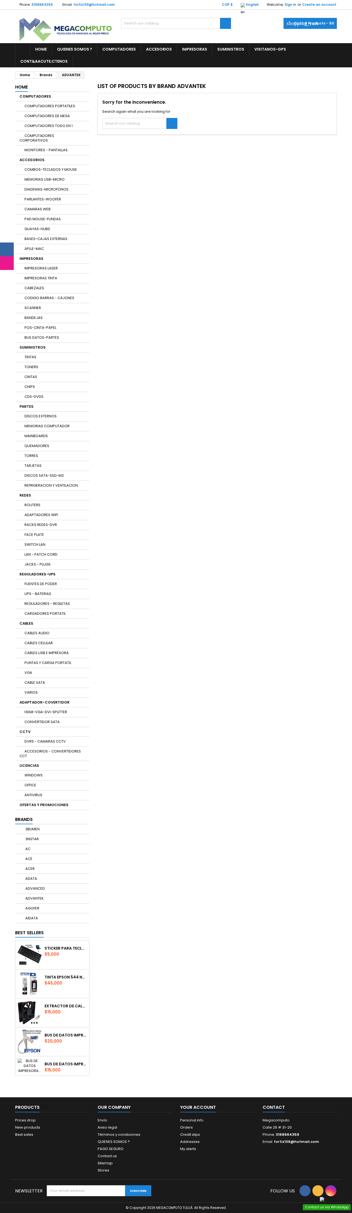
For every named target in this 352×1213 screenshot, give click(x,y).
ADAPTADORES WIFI (41, 514)
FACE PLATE (34, 534)
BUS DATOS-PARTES (41, 337)
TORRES (31, 455)
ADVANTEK (34, 898)
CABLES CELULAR (38, 643)
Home (41, 49)
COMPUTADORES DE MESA (47, 115)
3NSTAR (31, 839)
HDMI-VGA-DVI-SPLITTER (45, 712)
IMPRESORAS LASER (41, 268)
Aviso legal (107, 1127)
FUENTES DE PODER (40, 583)
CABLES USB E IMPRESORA (46, 652)
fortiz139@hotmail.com (94, 4)
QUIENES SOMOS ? (74, 49)
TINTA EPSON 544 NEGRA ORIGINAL (66, 977)
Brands (24, 819)
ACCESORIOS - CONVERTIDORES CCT (50, 754)
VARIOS (31, 692)
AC (27, 848)
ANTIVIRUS (33, 795)
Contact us (107, 1156)
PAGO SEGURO (110, 1148)
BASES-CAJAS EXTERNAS (45, 238)
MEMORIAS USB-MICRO (44, 179)
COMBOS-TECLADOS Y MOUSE (50, 169)
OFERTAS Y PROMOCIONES (44, 804)
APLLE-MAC (34, 248)
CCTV (25, 731)
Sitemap (105, 1163)
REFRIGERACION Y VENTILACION (51, 485)
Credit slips (190, 1134)
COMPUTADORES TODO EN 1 (48, 125)
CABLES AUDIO (37, 633)
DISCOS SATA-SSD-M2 (44, 475)
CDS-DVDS (33, 396)
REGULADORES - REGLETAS (47, 603)
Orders (186, 1127)
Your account (198, 1107)
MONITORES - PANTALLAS (46, 150)
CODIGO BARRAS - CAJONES (49, 298)
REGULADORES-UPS (38, 574)
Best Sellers (29, 933)
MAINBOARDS (36, 436)
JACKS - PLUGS (37, 564)
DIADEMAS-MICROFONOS (46, 189)
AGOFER (31, 908)
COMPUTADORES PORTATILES (49, 106)
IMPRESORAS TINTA (40, 278)
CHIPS (29, 386)
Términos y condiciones (119, 1134)
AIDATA (31, 918)
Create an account (319, 4)
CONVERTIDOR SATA (42, 721)
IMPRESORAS (194, 49)
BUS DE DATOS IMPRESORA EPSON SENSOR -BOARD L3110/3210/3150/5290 (66, 1064)
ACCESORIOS (159, 49)
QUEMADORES (36, 445)
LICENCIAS (29, 765)
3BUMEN (32, 829)
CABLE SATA (34, 682)
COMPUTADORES (119, 49)
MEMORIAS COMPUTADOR (47, 426)
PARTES (27, 406)
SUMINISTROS (230, 49)
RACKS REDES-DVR (40, 524)
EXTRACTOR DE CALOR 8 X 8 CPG (66, 1006)
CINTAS (30, 376)
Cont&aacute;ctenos (44, 61)
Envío (102, 1120)
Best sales (24, 1134)
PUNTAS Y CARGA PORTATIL (47, 662)
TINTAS (30, 357)
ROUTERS (32, 505)
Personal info (192, 1120)
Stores (103, 1170)
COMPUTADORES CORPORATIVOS (37, 138)
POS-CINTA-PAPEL (40, 327)
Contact (274, 1107)
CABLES (26, 623)
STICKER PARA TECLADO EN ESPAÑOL (66, 948)
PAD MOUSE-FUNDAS (42, 219)
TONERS (31, 367)
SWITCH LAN (34, 544)
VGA (28, 672)
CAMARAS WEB (37, 209)
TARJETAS (33, 465)
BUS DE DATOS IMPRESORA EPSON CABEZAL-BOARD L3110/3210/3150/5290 (66, 1035)
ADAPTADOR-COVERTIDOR (45, 702)
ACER (29, 868)
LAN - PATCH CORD (40, 554)
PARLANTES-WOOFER (42, 199)
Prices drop (25, 1120)
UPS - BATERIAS (37, 593)
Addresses (190, 1141)
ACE (28, 858)
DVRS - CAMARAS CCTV (45, 741)
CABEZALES (34, 288)
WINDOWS (33, 775)
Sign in (290, 4)
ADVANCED (34, 888)
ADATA (30, 878)
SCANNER (32, 307)
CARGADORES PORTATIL (45, 613)
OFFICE (30, 785)
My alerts (188, 1148)
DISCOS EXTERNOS (40, 416)
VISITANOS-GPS (270, 49)
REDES (25, 495)
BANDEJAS (33, 317)
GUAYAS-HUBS (37, 228)
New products (27, 1127)
